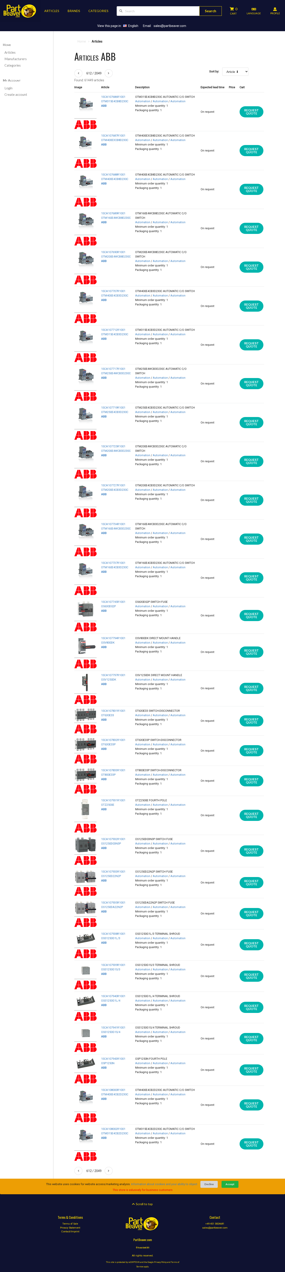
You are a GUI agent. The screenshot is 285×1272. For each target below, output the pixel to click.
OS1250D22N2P (111, 876)
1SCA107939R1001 (113, 965)
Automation (142, 101)
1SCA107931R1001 (113, 800)
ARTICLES (51, 11)
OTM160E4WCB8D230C (116, 217)
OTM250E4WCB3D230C (116, 373)
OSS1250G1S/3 (110, 969)
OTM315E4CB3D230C (114, 334)
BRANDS (74, 11)
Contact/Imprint (70, 1231)
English (133, 26)
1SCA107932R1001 (113, 839)
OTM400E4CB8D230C (114, 179)
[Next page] (109, 73)
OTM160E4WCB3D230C (116, 528)
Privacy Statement (70, 1227)
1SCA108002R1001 (113, 1129)
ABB (104, 105)
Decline (209, 1184)
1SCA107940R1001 (113, 996)
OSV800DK (108, 642)
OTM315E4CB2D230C (114, 1133)
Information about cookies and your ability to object (164, 1184)
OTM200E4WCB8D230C (116, 256)
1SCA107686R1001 (113, 96)
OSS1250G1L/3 (110, 938)
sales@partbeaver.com (170, 26)
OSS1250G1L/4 (110, 1000)
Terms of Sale (70, 1224)
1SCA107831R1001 (113, 710)
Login (8, 88)
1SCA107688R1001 (113, 174)
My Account (12, 80)
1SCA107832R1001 (113, 740)
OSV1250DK (108, 679)
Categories (12, 65)
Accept (230, 1184)
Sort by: (214, 71)
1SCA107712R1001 (113, 329)
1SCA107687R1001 (113, 135)
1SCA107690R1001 (113, 252)
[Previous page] (78, 73)
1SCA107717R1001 (113, 368)
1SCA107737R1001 (113, 562)
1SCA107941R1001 (113, 1027)
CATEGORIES (98, 11)
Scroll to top (144, 1204)
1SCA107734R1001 (113, 524)
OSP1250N (107, 1063)
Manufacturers (15, 59)
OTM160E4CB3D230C (114, 567)
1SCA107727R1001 (113, 485)
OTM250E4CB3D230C (114, 412)
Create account (15, 94)
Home (7, 45)
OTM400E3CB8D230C (114, 140)
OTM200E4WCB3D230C (116, 450)
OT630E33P (108, 744)
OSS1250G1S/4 (110, 1032)
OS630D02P (108, 606)
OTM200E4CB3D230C (114, 489)
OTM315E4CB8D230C (114, 101)
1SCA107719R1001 (113, 407)
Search (210, 11)
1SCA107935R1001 (113, 902)
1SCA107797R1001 (113, 675)
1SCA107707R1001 (113, 291)
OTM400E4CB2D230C (114, 1094)
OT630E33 (107, 715)
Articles (10, 52)
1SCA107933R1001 (113, 871)
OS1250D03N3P (111, 843)
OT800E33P (108, 774)
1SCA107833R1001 (113, 770)
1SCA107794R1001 (113, 638)
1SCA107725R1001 (113, 446)
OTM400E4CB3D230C (114, 295)
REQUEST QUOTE (251, 111)
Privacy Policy (160, 1262)
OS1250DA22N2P (112, 907)
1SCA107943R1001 (113, 1058)
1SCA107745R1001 (113, 601)
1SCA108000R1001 (113, 1090)
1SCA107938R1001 (113, 933)
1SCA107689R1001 (113, 213)
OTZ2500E (107, 804)
